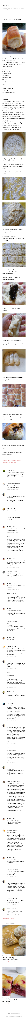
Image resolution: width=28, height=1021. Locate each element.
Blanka (9, 646)
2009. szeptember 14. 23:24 (13, 504)
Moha (8, 470)
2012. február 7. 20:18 (12, 777)
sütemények (13, 462)
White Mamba (11, 781)
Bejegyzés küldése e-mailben (14, 460)
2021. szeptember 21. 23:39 (13, 904)
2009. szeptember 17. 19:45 (13, 554)
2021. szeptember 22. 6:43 (13, 914)
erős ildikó (10, 571)
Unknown (9, 830)
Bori (8, 703)
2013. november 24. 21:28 (13, 876)
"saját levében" (11, 483)
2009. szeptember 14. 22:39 (13, 489)
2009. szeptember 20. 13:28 (13, 617)
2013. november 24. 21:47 (12, 894)
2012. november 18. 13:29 (12, 853)
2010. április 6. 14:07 (11, 656)
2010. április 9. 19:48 (11, 687)
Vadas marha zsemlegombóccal (10, 958)
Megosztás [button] (4, 460)
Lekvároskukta (11, 517)
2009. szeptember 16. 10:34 (13, 532)
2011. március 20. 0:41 (12, 743)
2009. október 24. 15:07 (12, 633)
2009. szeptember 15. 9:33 (13, 513)
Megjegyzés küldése (8, 918)
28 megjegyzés (11, 1003)
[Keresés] (25, 2)
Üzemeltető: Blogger (15, 1013)
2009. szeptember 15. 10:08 (13, 522)
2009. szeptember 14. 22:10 (13, 479)
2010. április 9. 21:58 (11, 699)
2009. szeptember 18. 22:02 (13, 589)
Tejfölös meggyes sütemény (9, 1000)
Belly (8, 508)
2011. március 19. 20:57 (12, 720)
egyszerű (8, 462)
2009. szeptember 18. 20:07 (13, 579)
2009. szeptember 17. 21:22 (13, 567)
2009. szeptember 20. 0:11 (13, 603)
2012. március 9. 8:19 (11, 814)
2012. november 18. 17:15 (12, 864)
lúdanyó (5, 5)
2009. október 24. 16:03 (12, 642)
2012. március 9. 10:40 (12, 825)
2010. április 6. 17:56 (11, 668)
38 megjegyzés (11, 961)
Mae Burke (19, 1016)
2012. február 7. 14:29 (11, 762)
